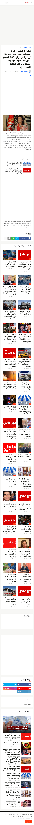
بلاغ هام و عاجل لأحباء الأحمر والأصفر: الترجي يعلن (12, 743)
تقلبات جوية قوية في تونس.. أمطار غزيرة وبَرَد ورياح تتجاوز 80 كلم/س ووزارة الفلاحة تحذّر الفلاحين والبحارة (9, 530)
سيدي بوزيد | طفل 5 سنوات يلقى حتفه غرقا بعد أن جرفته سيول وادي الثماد (24, 529)
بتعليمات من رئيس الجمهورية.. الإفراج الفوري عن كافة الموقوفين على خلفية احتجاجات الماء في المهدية (10, 554)
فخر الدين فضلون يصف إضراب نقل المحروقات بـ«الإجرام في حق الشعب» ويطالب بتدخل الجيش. (9, 338)
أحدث (31, 632)
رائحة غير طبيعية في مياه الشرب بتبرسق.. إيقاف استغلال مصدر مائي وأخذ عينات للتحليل (10, 578)
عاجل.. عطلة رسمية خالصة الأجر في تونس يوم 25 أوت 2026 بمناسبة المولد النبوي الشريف (9, 363)
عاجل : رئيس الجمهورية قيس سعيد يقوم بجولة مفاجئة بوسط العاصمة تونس (24, 457)
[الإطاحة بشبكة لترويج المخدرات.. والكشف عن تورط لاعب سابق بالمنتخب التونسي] (26, 769)
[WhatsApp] (13, 238)
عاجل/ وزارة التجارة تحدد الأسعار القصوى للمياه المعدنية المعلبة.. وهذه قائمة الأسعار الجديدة (25, 410)
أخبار (21, 47)
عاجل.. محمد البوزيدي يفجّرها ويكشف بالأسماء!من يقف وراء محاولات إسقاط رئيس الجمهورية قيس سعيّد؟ (24, 339)
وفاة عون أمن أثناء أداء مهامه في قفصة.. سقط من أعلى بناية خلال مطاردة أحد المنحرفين (9, 458)
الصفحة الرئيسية (27, 47)
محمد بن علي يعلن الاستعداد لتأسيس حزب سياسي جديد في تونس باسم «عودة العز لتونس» (9, 506)
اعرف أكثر (20, 818)
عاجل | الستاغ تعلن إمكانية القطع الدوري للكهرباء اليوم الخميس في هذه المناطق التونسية (24, 363)
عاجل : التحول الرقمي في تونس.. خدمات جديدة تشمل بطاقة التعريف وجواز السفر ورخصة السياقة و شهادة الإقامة (25, 482)
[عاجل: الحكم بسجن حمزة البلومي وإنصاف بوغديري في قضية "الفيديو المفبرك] (26, 803)
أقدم (3, 632)
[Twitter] (17, 238)
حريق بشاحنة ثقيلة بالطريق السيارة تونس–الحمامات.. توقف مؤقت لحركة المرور (25, 601)
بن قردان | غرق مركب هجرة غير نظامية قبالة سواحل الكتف (25, 312)
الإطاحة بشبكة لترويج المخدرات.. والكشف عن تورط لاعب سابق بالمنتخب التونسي (11, 768)
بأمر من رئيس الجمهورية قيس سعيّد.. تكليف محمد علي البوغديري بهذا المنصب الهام (25, 578)
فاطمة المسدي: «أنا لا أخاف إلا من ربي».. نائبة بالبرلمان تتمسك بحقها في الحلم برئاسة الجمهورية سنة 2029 (24, 553)
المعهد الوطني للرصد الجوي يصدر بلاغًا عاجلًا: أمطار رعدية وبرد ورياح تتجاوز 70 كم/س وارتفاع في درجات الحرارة (12, 784)
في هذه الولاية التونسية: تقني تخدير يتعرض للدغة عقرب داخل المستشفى (10, 264)
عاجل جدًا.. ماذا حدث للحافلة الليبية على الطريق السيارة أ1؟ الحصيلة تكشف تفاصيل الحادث (9, 601)
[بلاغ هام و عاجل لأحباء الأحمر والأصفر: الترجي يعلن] (26, 745)
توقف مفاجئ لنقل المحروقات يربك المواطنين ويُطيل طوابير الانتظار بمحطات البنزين (24, 386)
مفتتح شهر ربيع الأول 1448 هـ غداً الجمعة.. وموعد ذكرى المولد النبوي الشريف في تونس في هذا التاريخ (11, 760)
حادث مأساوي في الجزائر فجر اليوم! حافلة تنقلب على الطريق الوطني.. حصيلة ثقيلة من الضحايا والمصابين (13, 171)
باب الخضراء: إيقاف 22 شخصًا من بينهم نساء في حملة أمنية (10, 408)
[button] (31, 2)
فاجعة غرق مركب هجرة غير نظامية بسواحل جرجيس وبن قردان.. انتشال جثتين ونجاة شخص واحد (24, 290)
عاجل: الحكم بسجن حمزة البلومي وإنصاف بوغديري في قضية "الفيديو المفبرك (11, 802)
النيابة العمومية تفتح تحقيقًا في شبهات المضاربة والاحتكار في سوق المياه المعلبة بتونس (13, 164)
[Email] (9, 238)
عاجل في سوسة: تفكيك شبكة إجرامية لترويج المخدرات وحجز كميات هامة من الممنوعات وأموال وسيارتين (10, 434)
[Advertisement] (17, 25)
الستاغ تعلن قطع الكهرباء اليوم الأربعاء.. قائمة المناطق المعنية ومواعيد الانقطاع (9, 385)
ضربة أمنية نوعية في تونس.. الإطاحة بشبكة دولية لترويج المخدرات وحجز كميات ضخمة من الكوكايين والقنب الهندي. (24, 265)
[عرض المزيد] (5, 238)
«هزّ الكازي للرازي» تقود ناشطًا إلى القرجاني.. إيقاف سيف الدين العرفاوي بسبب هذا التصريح (9, 314)
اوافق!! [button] (29, 822)
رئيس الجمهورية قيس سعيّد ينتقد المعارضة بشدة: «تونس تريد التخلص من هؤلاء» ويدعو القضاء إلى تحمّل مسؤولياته (9, 290)
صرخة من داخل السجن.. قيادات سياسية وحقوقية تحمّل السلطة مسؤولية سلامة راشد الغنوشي (24, 433)
